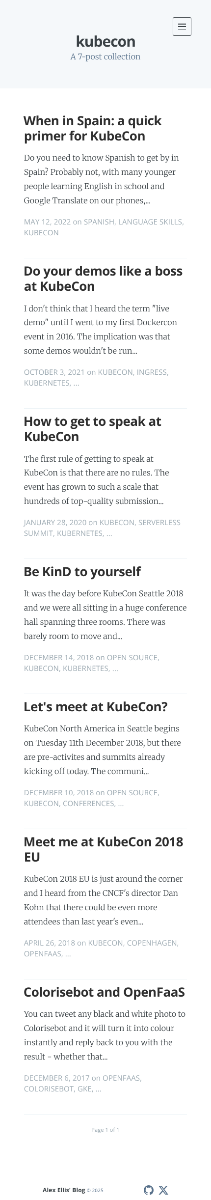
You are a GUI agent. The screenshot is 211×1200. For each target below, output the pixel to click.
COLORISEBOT (49, 1089)
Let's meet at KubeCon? (95, 706)
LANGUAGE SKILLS (150, 222)
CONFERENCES (88, 804)
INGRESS (152, 372)
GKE (85, 1089)
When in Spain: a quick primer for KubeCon (92, 128)
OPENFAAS (42, 954)
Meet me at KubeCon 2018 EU (103, 849)
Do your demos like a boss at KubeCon (103, 278)
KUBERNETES (47, 383)
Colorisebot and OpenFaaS (104, 992)
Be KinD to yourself (82, 571)
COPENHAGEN (152, 943)
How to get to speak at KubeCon (92, 428)
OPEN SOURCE (132, 658)
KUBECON (41, 233)
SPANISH (99, 222)
